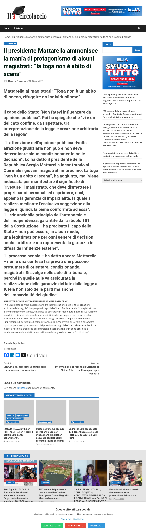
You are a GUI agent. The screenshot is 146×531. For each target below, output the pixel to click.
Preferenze (96, 525)
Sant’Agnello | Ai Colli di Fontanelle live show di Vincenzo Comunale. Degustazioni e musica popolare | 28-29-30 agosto (20, 473)
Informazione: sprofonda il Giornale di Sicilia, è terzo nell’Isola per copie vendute (77, 368)
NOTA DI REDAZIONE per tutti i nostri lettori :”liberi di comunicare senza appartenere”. (19, 412)
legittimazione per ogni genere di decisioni (53, 237)
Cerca (108, 44)
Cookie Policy (80, 519)
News (9, 419)
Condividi (37, 355)
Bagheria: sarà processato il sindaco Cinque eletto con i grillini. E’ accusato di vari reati (84, 412)
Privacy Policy (67, 519)
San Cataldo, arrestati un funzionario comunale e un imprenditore (25, 367)
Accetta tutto (52, 525)
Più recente (18, 419)
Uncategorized (10, 43)
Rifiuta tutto (75, 525)
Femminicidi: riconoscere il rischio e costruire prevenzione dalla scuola (125, 473)
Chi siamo (18, 28)
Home (6, 28)
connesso (22, 387)
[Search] (139, 28)
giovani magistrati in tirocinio (53, 170)
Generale (10, 415)
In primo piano (22, 415)
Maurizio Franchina (17, 81)
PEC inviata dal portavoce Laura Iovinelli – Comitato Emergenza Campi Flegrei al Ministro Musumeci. (122, 114)
